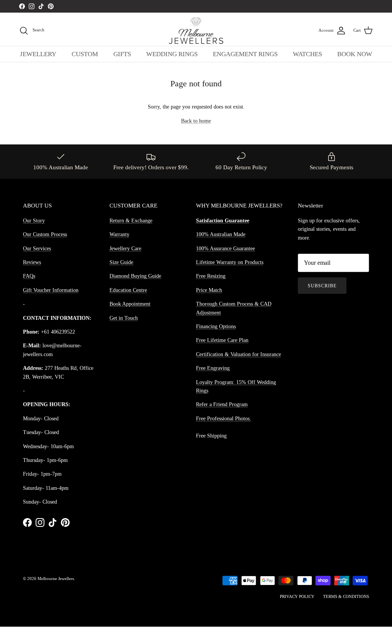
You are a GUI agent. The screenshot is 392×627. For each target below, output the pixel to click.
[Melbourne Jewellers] (196, 30)
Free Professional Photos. (223, 418)
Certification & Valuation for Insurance (238, 354)
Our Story (34, 221)
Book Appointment (129, 304)
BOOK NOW (354, 54)
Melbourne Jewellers (56, 578)
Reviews (32, 262)
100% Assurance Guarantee (225, 248)
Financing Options (216, 326)
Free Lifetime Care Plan (222, 340)
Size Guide (121, 262)
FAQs (29, 276)
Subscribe (322, 285)
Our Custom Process (45, 234)
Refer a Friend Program (222, 404)
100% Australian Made (220, 234)
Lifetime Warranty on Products (229, 262)
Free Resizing (210, 276)
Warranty (119, 234)
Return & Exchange (130, 221)
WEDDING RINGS (172, 54)
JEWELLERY (38, 54)
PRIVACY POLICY (297, 596)
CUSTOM (85, 54)
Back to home (196, 121)
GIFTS (122, 54)
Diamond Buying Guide (135, 276)
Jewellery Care (125, 248)
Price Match (209, 290)
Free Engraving (213, 368)
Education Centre (128, 290)
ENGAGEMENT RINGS (245, 54)
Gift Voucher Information (50, 290)
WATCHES (307, 54)
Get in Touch (123, 318)
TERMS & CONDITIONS (346, 596)
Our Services (37, 248)
